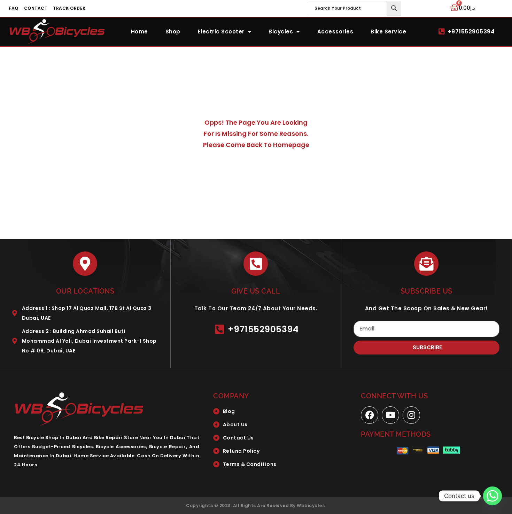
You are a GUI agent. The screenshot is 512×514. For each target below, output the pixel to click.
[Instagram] (411, 415)
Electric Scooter (221, 31)
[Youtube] (390, 415)
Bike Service (388, 31)
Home (139, 31)
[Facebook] (369, 415)
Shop (172, 31)
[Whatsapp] (492, 495)
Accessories (335, 31)
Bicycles (281, 31)
